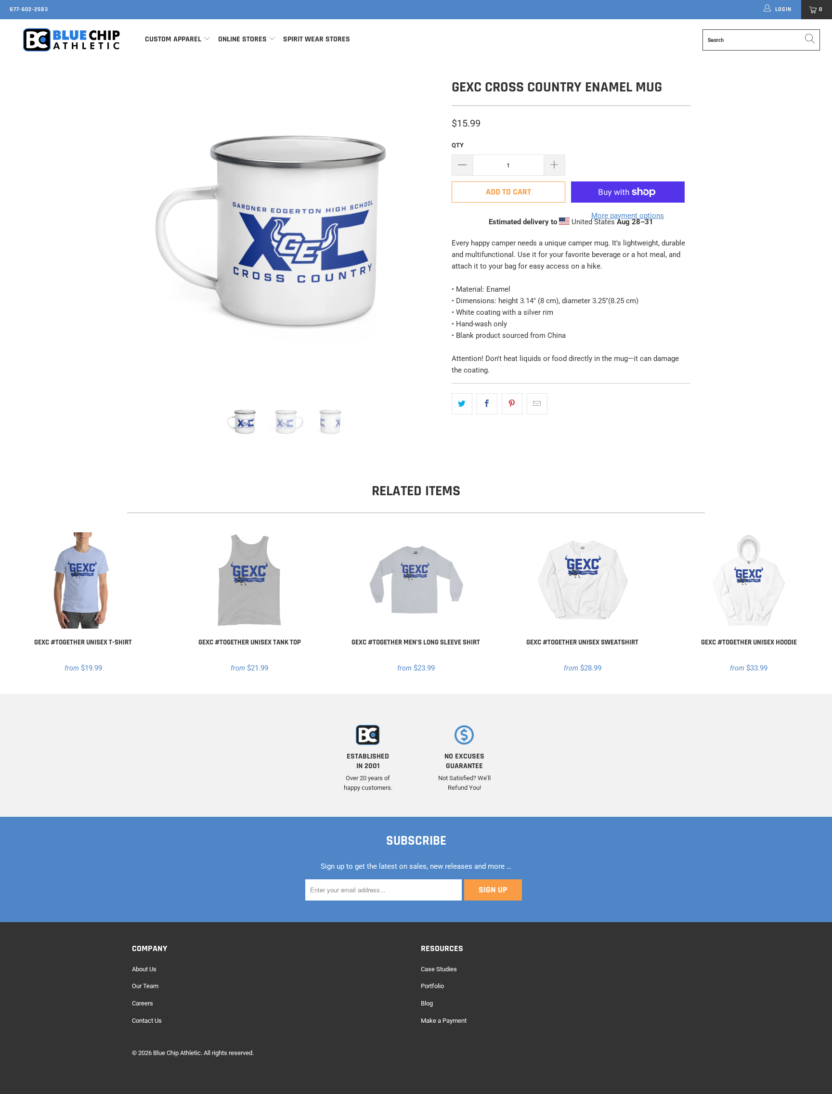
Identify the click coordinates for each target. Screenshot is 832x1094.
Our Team (145, 986)
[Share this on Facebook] (487, 403)
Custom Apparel (173, 39)
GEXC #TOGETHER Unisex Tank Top (250, 580)
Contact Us (147, 1020)
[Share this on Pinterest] (512, 403)
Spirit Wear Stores (316, 39)
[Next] (425, 231)
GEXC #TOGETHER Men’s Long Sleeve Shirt (416, 580)
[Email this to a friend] (537, 403)
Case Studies (439, 969)
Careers (142, 1003)
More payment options (627, 215)
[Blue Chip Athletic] (71, 39)
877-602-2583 (29, 9)
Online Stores (243, 39)
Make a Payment (444, 1020)
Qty (458, 145)
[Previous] (148, 231)
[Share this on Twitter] (462, 403)
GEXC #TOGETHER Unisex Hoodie (749, 580)
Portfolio (432, 986)
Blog (427, 1003)
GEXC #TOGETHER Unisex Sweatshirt (582, 580)
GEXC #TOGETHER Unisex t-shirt (83, 580)
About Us (144, 969)
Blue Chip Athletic (177, 1052)
